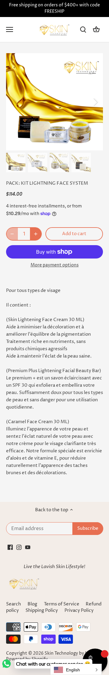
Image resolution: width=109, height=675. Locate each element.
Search (13, 604)
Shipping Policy (42, 610)
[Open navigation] (9, 29)
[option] (54, 101)
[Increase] (35, 234)
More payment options (55, 265)
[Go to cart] (96, 29)
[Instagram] (18, 547)
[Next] (95, 101)
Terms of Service (61, 604)
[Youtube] (27, 547)
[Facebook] (10, 547)
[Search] (83, 29)
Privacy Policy (79, 610)
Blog (32, 604)
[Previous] (13, 101)
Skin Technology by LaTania (73, 653)
